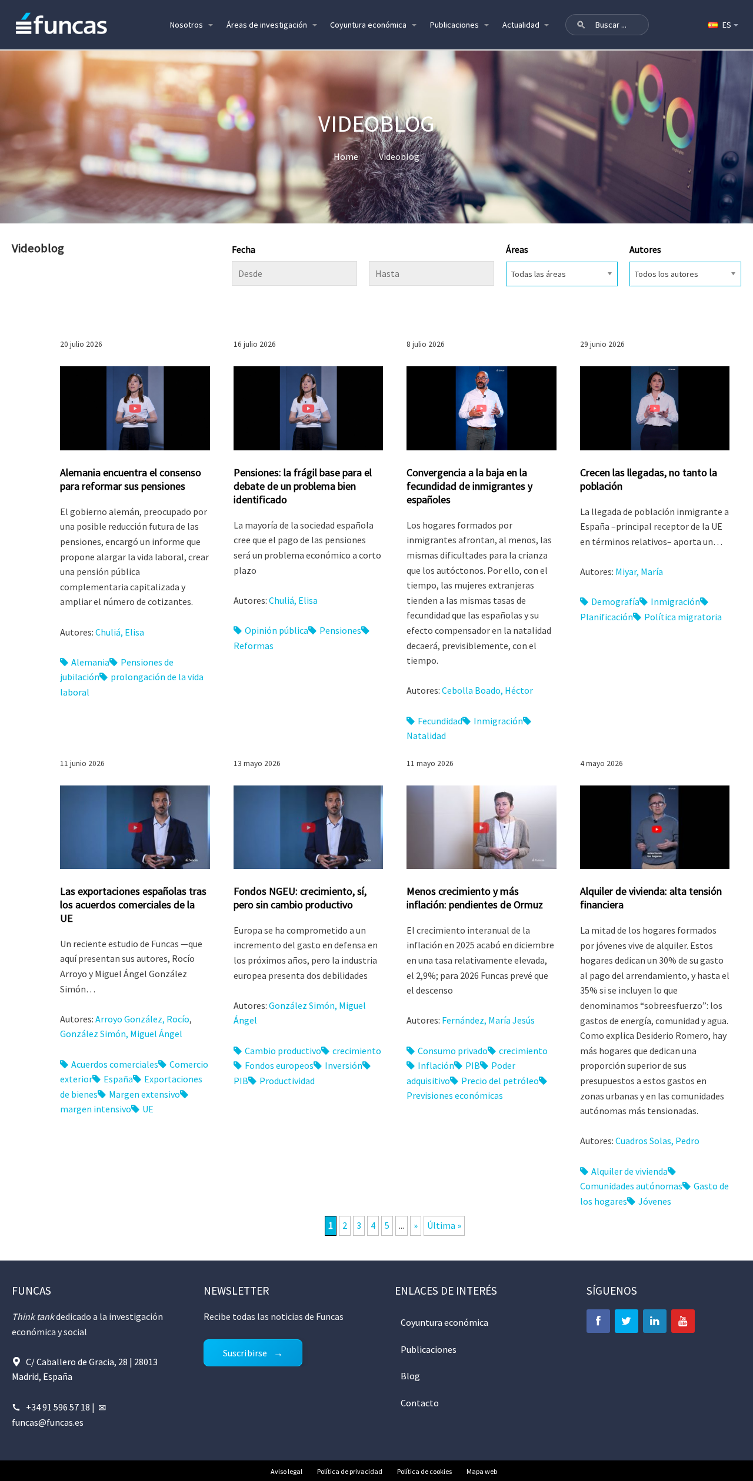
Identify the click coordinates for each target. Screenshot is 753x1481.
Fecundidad (440, 721)
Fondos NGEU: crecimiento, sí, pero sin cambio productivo (300, 897)
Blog (410, 1376)
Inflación (436, 1065)
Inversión (343, 1065)
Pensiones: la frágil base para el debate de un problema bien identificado (303, 486)
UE (148, 1109)
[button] (581, 24)
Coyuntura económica (368, 24)
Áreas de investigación (266, 24)
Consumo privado (453, 1051)
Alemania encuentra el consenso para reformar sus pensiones (130, 479)
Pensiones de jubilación (117, 669)
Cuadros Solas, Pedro (657, 1140)
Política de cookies (424, 1471)
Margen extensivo (144, 1094)
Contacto (420, 1403)
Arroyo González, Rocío (142, 1019)
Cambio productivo (283, 1051)
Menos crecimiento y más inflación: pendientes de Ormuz (475, 897)
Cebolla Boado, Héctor (487, 690)
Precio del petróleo (500, 1080)
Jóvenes (654, 1201)
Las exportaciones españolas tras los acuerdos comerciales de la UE (133, 904)
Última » (444, 1225)
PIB (472, 1065)
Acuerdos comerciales (114, 1064)
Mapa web (482, 1471)
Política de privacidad (349, 1471)
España (118, 1079)
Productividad (287, 1080)
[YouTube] (683, 1321)
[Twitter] (626, 1321)
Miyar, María (639, 571)
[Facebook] (598, 1321)
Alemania (90, 662)
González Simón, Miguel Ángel (121, 1033)
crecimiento (356, 1051)
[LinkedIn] (655, 1321)
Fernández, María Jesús (488, 1020)
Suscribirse (245, 1353)
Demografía (615, 601)
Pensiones (340, 630)
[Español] (722, 25)
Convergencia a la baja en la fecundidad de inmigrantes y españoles (469, 486)
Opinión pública (276, 630)
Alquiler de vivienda (629, 1171)
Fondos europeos (279, 1065)
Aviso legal (286, 1471)
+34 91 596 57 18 (58, 1407)
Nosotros (186, 24)
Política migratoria (683, 617)
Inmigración (498, 721)
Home (346, 156)
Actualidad (520, 24)
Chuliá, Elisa (119, 632)
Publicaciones (454, 24)
